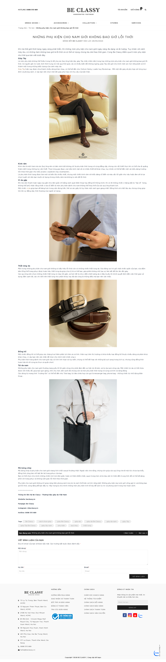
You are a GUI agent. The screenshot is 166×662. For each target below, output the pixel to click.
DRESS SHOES (32, 23)
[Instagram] (130, 615)
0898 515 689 (32, 9)
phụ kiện (61, 525)
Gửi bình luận (139, 576)
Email (86, 567)
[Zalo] (140, 615)
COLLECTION (89, 23)
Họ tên (21, 567)
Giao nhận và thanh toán (62, 598)
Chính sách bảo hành (93, 606)
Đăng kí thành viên (59, 606)
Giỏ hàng (136, 9)
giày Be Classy (63, 521)
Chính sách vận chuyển (94, 613)
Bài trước (129, 533)
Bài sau (142, 533)
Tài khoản (122, 9)
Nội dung (22, 548)
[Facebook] (125, 615)
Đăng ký (132, 607)
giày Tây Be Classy (28, 525)
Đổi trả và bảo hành (60, 602)
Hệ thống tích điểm (92, 598)
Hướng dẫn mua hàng (60, 595)
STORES (114, 23)
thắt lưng (87, 525)
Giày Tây (21, 69)
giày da (78, 521)
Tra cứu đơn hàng (59, 609)
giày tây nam (47, 525)
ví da (28, 188)
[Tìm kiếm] (145, 9)
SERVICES (136, 23)
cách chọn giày (45, 521)
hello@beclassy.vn (27, 650)
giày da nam (112, 521)
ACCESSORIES (61, 23)
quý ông (74, 525)
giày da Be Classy (94, 521)
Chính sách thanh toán (94, 609)
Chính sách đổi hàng (93, 602)
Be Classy (29, 521)
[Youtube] (135, 615)
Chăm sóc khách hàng (94, 595)
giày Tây (126, 521)
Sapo (99, 657)
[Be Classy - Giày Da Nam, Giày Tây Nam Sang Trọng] (83, 10)
